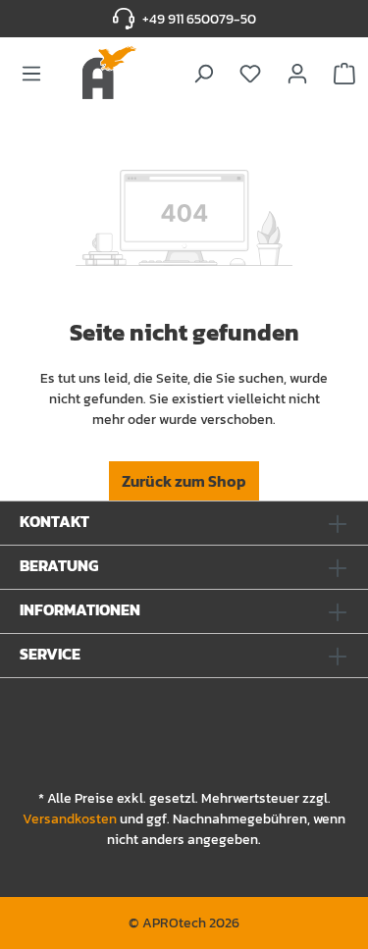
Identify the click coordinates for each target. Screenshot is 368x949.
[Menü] (31, 72)
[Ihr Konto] (297, 72)
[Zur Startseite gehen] (106, 72)
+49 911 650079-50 (199, 19)
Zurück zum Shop (184, 481)
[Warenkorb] (344, 72)
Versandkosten (70, 819)
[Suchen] (203, 72)
